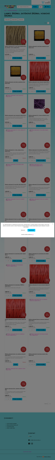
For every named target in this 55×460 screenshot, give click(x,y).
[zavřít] (53, 223)
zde (32, 234)
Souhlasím (31, 230)
